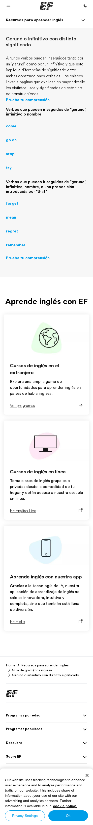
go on (11, 140)
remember (16, 245)
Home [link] (10, 665)
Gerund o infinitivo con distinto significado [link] (45, 675)
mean (11, 217)
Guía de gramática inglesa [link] (32, 670)
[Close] (87, 775)
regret (12, 231)
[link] (34, 20)
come (11, 126)
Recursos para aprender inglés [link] (45, 665)
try (9, 168)
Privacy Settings (25, 816)
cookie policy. (65, 806)
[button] (8, 6)
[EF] (46, 6)
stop (10, 154)
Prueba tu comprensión (28, 100)
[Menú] (83, 20)
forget (12, 203)
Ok (68, 816)
